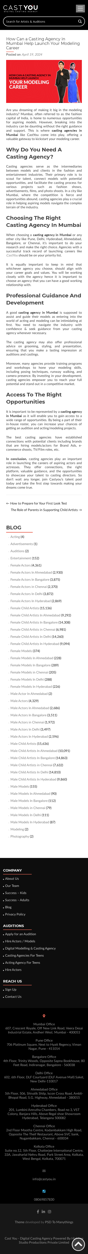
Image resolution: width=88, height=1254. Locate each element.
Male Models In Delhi (25, 815)
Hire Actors (13, 969)
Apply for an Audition (20, 934)
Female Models (21, 651)
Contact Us (13, 996)
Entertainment (20, 558)
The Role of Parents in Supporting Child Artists (46, 510)
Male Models (19, 786)
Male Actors (19, 701)
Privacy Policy (15, 914)
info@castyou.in (44, 1179)
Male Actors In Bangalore (28, 715)
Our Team (12, 886)
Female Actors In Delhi (26, 594)
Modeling (17, 829)
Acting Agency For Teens (22, 962)
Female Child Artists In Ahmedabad (35, 615)
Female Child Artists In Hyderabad (34, 644)
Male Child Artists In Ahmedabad (34, 751)
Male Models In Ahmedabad (30, 793)
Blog (8, 907)
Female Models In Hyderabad (31, 686)
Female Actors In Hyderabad (30, 601)
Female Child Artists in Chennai (32, 629)
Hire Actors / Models (20, 941)
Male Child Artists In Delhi (29, 772)
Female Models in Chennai (29, 672)
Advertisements (21, 544)
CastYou (12, 255)
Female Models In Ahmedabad (31, 658)
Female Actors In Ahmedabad (31, 572)
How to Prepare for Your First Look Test (36, 503)
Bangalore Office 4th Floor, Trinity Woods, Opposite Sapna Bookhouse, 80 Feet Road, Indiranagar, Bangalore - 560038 (44, 1061)
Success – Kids (15, 893)
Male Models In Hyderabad (29, 822)
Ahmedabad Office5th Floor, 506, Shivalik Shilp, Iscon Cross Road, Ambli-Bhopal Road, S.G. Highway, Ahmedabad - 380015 (44, 1093)
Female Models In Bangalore (30, 665)
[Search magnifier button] (80, 21)
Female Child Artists (24, 608)
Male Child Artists (23, 743)
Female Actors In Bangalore (29, 579)
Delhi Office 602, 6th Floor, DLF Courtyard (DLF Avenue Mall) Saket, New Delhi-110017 (44, 1077)
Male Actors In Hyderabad (29, 736)
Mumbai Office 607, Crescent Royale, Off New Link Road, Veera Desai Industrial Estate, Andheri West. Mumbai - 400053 (44, 1028)
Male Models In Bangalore (29, 801)
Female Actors (20, 565)
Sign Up (10, 989)
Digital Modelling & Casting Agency (30, 948)
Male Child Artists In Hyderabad (33, 779)
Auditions (17, 551)
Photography (19, 836)
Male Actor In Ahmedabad (29, 693)
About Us (12, 878)
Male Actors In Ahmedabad (29, 708)
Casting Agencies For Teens (24, 955)
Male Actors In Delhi (25, 729)
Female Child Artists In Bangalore (34, 622)
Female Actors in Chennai (28, 586)
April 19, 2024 (31, 54)
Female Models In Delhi (27, 679)
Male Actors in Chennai (27, 722)
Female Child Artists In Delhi (30, 636)
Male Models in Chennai (27, 808)
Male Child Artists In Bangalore (32, 758)
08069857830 (44, 1199)
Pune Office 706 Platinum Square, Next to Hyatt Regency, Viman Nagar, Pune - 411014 (44, 1044)
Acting (15, 537)
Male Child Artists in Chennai (31, 765)
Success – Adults (17, 900)
